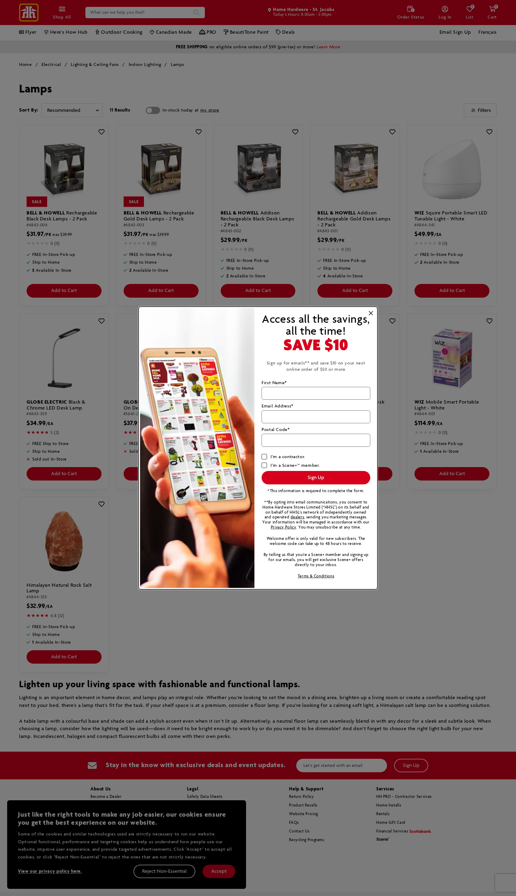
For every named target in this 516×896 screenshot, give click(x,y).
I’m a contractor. (288, 457)
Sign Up (316, 478)
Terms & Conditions (316, 576)
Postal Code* (276, 429)
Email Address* (278, 406)
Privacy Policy (283, 527)
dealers (297, 517)
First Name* (274, 383)
